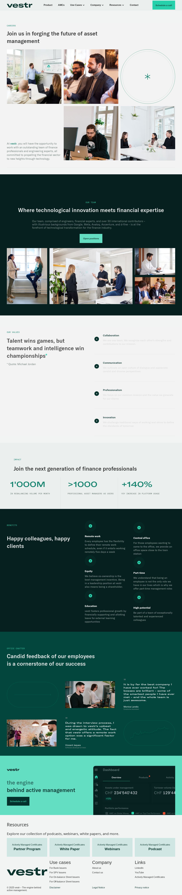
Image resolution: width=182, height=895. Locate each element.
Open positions (91, 238)
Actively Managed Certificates (150, 877)
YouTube (139, 872)
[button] (77, 5)
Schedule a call (164, 5)
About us (96, 868)
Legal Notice (98, 887)
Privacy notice (142, 887)
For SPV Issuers (57, 872)
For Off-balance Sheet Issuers (64, 881)
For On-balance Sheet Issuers (64, 877)
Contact (134, 5)
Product (48, 5)
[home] (23, 5)
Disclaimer (54, 887)
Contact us (97, 872)
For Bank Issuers (58, 868)
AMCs (61, 5)
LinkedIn (139, 868)
